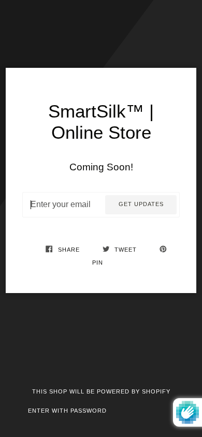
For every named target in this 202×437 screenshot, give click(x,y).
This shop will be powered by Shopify (101, 391)
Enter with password (67, 410)
